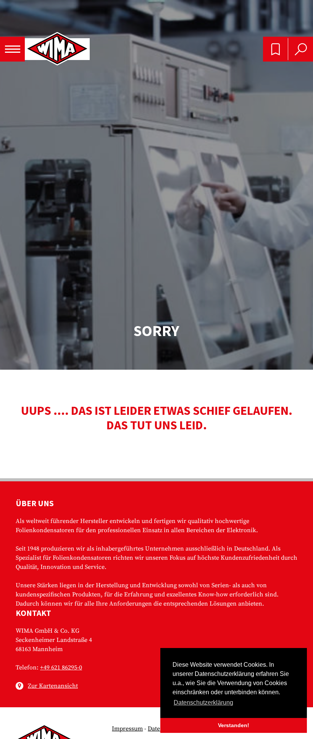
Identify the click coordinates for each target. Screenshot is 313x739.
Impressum (127, 729)
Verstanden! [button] (233, 725)
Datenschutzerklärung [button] (203, 702)
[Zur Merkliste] (275, 49)
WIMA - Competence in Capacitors (57, 49)
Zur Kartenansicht (53, 686)
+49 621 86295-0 (61, 667)
